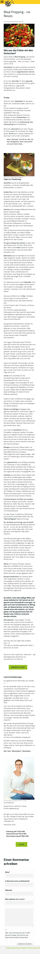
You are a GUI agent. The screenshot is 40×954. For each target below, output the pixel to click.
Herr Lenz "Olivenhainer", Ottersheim (17, 751)
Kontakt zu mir (18, 667)
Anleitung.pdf (15, 831)
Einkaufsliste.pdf (16, 833)
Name (7, 872)
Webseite (8, 890)
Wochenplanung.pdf (17, 836)
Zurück (21, 844)
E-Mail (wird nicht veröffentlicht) (17, 881)
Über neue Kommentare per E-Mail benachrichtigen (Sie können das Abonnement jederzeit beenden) (17, 935)
